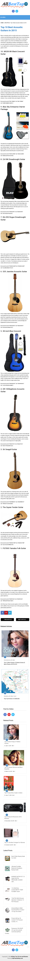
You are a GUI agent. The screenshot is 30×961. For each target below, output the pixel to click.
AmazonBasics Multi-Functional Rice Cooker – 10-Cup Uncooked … (18, 909)
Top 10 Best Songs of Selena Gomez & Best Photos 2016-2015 (14, 663)
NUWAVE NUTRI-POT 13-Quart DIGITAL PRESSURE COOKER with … (18, 879)
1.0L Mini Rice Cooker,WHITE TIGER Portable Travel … (17, 889)
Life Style (13, 660)
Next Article (22, 619)
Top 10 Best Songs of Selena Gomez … (12, 742)
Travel (14, 696)
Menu (3, 17)
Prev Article (8, 619)
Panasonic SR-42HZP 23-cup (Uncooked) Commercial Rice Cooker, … (14, 931)
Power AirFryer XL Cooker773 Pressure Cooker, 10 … (17, 920)
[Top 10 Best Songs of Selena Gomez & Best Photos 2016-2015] (15, 643)
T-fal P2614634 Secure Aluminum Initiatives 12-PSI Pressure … (17, 900)
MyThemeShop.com (17, 958)
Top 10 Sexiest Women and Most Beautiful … (13, 768)
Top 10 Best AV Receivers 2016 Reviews (13, 817)
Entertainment (7, 660)
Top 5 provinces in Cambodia (11, 698)
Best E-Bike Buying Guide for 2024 (18, 857)
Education (6, 696)
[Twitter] (13, 714)
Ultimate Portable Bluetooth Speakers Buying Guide (16, 868)
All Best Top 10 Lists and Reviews (19, 956)
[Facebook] (5, 714)
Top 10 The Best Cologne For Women (14, 842)
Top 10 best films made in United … (13, 793)
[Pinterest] (9, 714)
